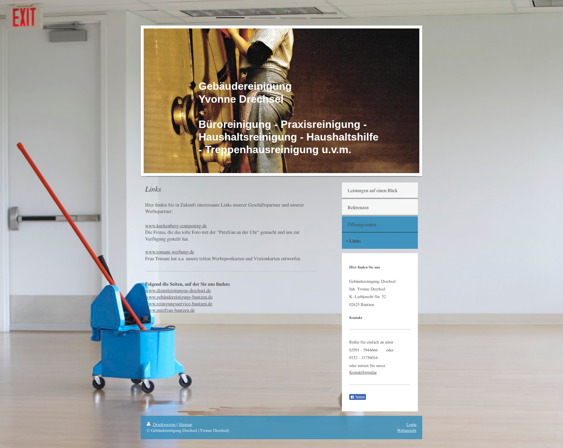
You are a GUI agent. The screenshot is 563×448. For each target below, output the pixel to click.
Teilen (359, 397)
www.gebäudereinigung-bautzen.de (179, 297)
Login (411, 424)
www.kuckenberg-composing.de (176, 225)
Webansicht (406, 430)
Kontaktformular (363, 372)
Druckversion (164, 424)
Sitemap (185, 424)
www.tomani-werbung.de (169, 251)
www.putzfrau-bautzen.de (170, 310)
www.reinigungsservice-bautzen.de (178, 303)
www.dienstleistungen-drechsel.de (178, 290)
